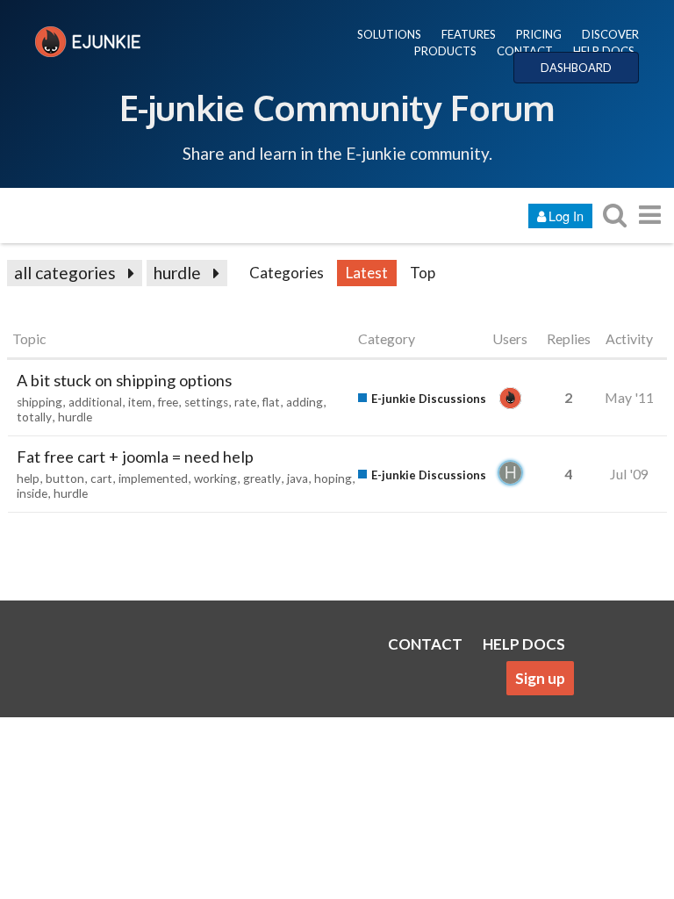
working (215, 478)
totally (34, 417)
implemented (153, 478)
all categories (65, 273)
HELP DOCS (604, 51)
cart (101, 478)
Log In (566, 215)
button (65, 478)
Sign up (540, 678)
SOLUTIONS (389, 34)
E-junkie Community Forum (337, 107)
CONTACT (525, 51)
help (28, 478)
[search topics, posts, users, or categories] (614, 215)
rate (245, 402)
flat (271, 402)
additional (95, 402)
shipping (39, 402)
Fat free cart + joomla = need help (135, 456)
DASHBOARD (576, 68)
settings (206, 402)
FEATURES (468, 34)
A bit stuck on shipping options (124, 380)
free (168, 402)
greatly (262, 478)
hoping (333, 478)
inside (32, 493)
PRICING (539, 34)
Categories (286, 272)
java (297, 478)
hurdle (177, 273)
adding (304, 402)
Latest (367, 272)
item (140, 402)
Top (422, 272)
